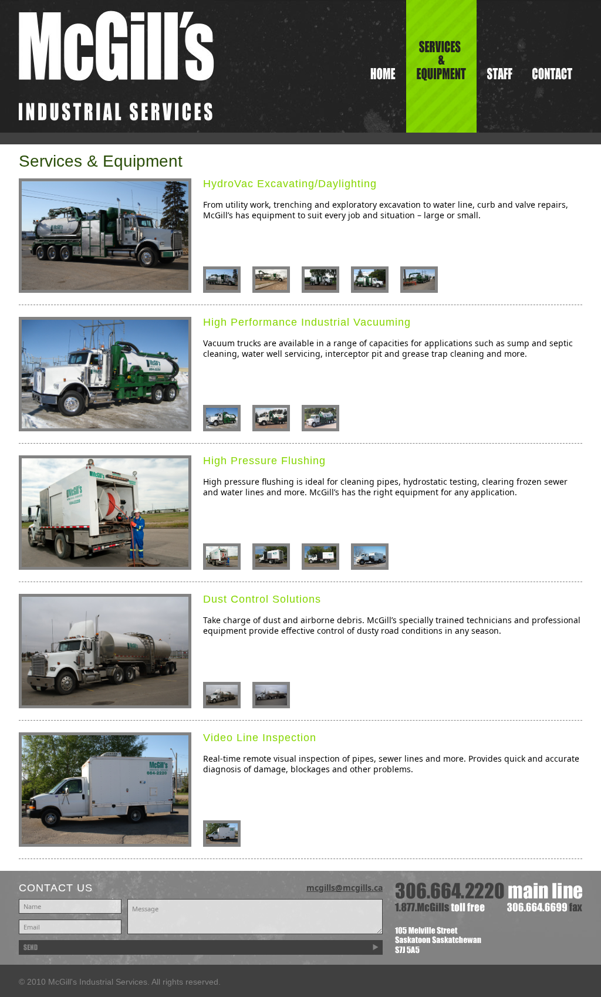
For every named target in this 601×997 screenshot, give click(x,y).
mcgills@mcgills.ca (344, 887)
